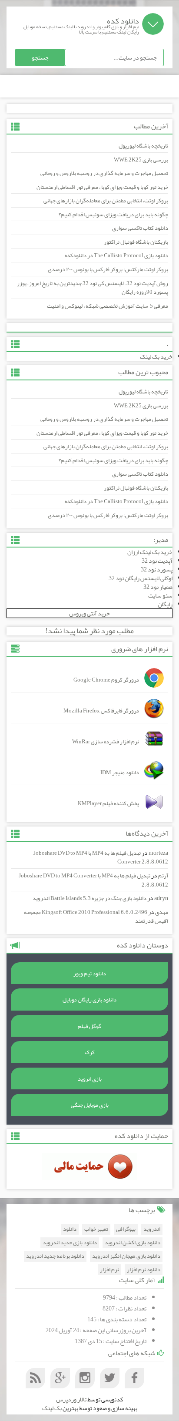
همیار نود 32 (157, 587)
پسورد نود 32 (156, 569)
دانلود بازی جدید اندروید (70, 1242)
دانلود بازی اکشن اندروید (132, 1242)
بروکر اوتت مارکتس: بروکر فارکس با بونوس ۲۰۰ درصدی (108, 269)
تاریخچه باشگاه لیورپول (143, 145)
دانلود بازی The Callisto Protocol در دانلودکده (116, 255)
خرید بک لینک (156, 356)
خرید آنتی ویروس (89, 613)
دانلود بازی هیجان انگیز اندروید (126, 1256)
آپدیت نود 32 (157, 560)
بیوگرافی (126, 1229)
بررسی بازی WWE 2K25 (141, 159)
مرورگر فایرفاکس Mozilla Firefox (101, 710)
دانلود (69, 1229)
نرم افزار (109, 1269)
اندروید (151, 1229)
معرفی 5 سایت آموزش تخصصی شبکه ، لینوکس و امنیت (107, 306)
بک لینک (52, 1408)
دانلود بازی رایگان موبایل (89, 999)
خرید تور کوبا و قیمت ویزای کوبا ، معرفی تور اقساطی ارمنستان (102, 187)
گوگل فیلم (89, 1026)
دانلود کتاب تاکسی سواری (140, 228)
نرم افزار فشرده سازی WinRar (105, 741)
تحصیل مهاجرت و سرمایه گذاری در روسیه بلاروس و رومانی (104, 173)
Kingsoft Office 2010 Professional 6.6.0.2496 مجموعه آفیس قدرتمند (96, 917)
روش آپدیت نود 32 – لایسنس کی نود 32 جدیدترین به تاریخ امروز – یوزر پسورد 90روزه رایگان (92, 288)
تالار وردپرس (71, 1399)
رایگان (165, 604)
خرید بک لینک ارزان (149, 552)
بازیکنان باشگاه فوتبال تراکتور (136, 242)
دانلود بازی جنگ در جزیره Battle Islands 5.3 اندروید (89, 898)
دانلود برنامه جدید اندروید (55, 1256)
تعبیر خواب (96, 1229)
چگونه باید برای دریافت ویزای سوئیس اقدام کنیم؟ (113, 214)
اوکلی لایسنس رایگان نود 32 (140, 578)
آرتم (163, 875)
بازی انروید (90, 1079)
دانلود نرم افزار (143, 1269)
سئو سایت (160, 595)
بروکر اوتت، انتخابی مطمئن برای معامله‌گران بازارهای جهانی (105, 200)
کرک (90, 1052)
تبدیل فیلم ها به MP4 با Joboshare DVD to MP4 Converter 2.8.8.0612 (100, 857)
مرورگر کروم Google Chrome (106, 679)
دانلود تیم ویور (89, 973)
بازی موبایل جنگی (90, 1105)
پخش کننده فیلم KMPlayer (108, 803)
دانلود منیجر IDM (119, 772)
